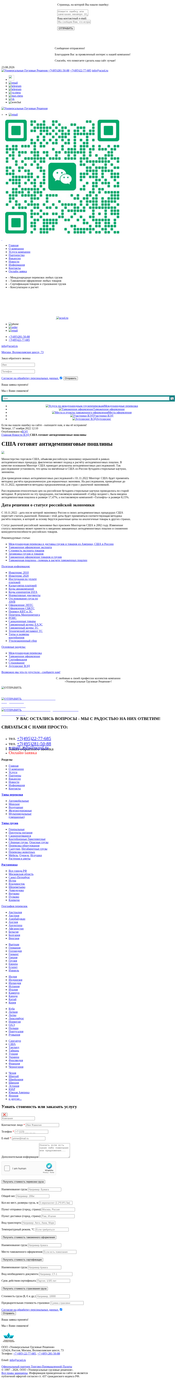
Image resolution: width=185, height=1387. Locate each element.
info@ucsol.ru (100, 70)
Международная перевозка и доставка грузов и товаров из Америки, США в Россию (61, 544)
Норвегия (15, 1021)
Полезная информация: (15, 566)
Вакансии (15, 778)
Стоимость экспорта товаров (26, 550)
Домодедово (16, 890)
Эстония (14, 1085)
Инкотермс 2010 (19, 572)
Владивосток (17, 883)
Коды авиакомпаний (21, 588)
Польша (13, 1028)
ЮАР (12, 1089)
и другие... (15, 1098)
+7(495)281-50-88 (58, 70)
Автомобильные (19, 800)
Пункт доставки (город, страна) (20, 1216)
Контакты (15, 788)
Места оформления (120, 412)
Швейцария (16, 1079)
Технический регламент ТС (26, 631)
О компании (16, 769)
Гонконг (14, 954)
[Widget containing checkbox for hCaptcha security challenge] (28, 1168)
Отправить (70, 378)
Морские (14, 804)
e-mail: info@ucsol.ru (29, 747)
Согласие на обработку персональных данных (30, 378)
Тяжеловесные (37, 839)
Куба (12, 1008)
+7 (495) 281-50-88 (48, 1353)
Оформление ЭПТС (21, 605)
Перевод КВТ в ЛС (21, 611)
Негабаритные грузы (34, 848)
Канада (13, 996)
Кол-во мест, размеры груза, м (19, 1202)
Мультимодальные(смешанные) (20, 815)
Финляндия (16, 1060)
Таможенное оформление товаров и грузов (35, 557)
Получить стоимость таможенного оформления (29, 1237)
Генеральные (17, 829)
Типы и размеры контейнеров (19, 636)
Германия (14, 947)
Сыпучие (14, 848)
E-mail (6, 1138)
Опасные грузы (38, 842)
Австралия (15, 912)
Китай (12, 999)
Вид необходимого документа (19, 1273)
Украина (14, 1057)
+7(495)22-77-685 (80, 70)
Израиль (14, 970)
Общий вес (8, 1196)
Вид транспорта (11, 1222)
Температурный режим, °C (18, 1229)
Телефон (7, 1131)
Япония (13, 1095)
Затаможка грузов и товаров (26, 553)
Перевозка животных (22, 852)
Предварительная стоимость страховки (25, 1302)
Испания (14, 986)
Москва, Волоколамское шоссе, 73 (22, 352)
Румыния (14, 1034)
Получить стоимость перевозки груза (23, 1181)
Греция (13, 957)
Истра (12, 880)
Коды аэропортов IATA (23, 592)
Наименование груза (14, 1189)
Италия (13, 989)
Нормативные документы (24, 595)
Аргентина (15, 925)
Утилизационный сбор (23, 640)
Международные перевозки (121, 405)
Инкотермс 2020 (19, 575)
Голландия (15, 950)
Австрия (14, 915)
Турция (13, 1053)
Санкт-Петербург (19, 877)
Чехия (12, 1072)
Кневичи (14, 900)
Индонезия (15, 979)
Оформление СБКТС (22, 608)
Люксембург (16, 1018)
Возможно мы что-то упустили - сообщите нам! (30, 672)
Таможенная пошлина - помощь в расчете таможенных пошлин (48, 560)
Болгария (14, 935)
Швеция (14, 1082)
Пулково (14, 896)
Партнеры (15, 775)
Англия (13, 922)
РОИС (13, 618)
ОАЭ (12, 1024)
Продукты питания (20, 832)
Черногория (16, 1066)
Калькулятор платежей (23, 585)
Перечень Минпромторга (24, 614)
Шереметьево (17, 887)
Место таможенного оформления (21, 1251)
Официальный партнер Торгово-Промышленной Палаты (36, 1366)
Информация (17, 785)
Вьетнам (14, 944)
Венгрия (14, 938)
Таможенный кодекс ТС (23, 627)
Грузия (13, 960)
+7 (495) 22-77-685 (24, 1353)
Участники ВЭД (103, 415)
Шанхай (14, 1076)
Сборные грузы (18, 842)
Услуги (13, 772)
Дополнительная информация (19, 1156)
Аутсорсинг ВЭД (19, 666)
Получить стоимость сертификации (22, 1259)
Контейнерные (18, 839)
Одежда (24, 855)
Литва (12, 1015)
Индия (13, 976)
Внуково (14, 893)
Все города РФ (18, 870)
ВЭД (25, 431)
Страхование (17, 662)
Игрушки (36, 855)
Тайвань (14, 1050)
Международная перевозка (25, 653)
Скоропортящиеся (20, 835)
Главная (13, 765)
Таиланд (14, 1047)
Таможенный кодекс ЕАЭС (26, 624)
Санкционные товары (22, 621)
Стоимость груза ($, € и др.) (18, 1296)
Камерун (14, 992)
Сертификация (18, 659)
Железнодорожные (20, 810)
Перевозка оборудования (24, 845)
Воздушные (16, 807)
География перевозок (14, 906)
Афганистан (16, 928)
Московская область (21, 874)
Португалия (16, 1031)
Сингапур (15, 1040)
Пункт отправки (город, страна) (21, 1209)
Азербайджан (17, 918)
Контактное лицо (13, 1124)
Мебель (13, 855)
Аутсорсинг (103, 418)
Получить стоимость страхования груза (24, 1288)
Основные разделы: (13, 646)
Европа (13, 963)
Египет (13, 967)
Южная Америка (19, 1092)
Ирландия (15, 983)
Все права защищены (14, 1373)
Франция (14, 1063)
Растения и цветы (20, 858)
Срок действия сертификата (18, 1280)
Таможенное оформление (109, 409)
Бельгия (13, 931)
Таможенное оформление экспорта (30, 547)
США (12, 1044)
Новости (14, 782)
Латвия (13, 1011)
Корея (12, 1002)
